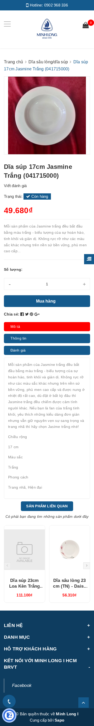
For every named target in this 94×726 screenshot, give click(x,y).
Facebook (22, 685)
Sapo (59, 720)
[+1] (36, 314)
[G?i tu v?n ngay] (9, 715)
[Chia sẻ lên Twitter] (27, 314)
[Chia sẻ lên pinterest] (32, 314)
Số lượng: (13, 269)
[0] (86, 25)
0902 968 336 (56, 5)
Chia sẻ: (11, 314)
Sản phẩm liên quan (47, 506)
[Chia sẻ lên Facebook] (22, 314)
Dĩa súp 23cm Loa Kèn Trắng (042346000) (24, 586)
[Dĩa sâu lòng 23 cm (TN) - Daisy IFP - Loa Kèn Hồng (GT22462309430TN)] (69, 549)
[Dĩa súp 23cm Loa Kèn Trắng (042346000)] (24, 549)
